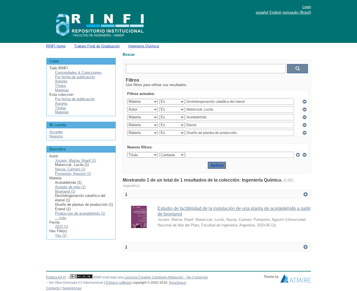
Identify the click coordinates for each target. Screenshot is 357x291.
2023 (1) (61, 226)
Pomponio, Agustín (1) (73, 174)
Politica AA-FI (56, 277)
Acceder (56, 132)
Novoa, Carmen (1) (70, 169)
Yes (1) (60, 235)
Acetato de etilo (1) (70, 187)
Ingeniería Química (143, 46)
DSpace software (119, 283)
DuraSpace (177, 283)
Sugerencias (71, 288)
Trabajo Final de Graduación (97, 46)
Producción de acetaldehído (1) (80, 213)
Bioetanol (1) (65, 191)
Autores (61, 81)
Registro (56, 136)
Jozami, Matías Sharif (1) (75, 160)
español (262, 12)
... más (60, 218)
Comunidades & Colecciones (78, 72)
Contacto (53, 288)
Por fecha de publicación (75, 77)
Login (306, 7)
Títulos (60, 86)
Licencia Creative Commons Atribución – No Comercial (166, 277)
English (275, 12)
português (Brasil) (297, 12)
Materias (62, 90)
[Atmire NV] (295, 280)
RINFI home (56, 46)
